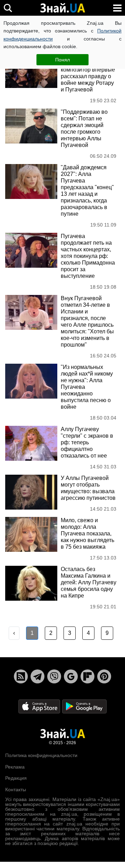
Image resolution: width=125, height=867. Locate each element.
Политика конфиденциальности (41, 755)
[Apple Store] (40, 706)
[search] (8, 8)
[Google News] (71, 676)
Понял (62, 59)
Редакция (16, 778)
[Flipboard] (87, 676)
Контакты (15, 789)
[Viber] (54, 676)
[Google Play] (84, 706)
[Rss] (21, 676)
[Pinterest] (104, 676)
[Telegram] (37, 676)
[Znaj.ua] (62, 8)
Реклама (15, 767)
